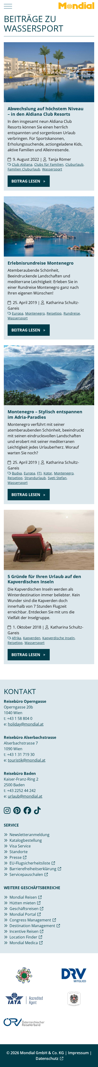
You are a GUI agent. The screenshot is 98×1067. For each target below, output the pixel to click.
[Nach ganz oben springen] (90, 1051)
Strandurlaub (35, 478)
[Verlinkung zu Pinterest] (17, 811)
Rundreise (72, 313)
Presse (16, 857)
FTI (39, 473)
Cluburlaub (74, 164)
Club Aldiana (22, 164)
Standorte (19, 851)
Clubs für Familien (49, 164)
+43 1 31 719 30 (20, 754)
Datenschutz (47, 1058)
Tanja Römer (59, 159)
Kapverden (31, 638)
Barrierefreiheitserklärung (33, 868)
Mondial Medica (24, 942)
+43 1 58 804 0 (19, 718)
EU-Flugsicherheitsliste (30, 863)
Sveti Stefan (57, 478)
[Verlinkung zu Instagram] (7, 811)
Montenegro (35, 313)
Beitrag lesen (26, 181)
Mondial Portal (23, 914)
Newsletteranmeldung (29, 834)
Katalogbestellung (26, 840)
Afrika (16, 638)
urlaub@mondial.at (25, 796)
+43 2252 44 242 (21, 790)
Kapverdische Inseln (58, 638)
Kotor (48, 473)
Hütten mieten (23, 903)
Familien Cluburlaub (24, 169)
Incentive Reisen (24, 931)
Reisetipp (54, 313)
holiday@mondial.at (26, 724)
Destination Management (32, 925)
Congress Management (30, 920)
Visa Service (20, 846)
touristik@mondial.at (26, 760)
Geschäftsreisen (24, 908)
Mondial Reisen (23, 897)
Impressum (78, 1052)
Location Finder (23, 937)
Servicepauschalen (26, 874)
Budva (17, 473)
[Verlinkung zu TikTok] (37, 811)
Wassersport (52, 169)
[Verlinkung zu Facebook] (27, 811)
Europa (17, 313)
